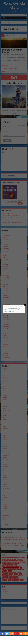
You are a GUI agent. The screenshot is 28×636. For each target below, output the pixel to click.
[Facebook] (2, 633)
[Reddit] (21, 633)
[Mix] (11, 633)
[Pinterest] (16, 633)
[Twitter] (7, 633)
